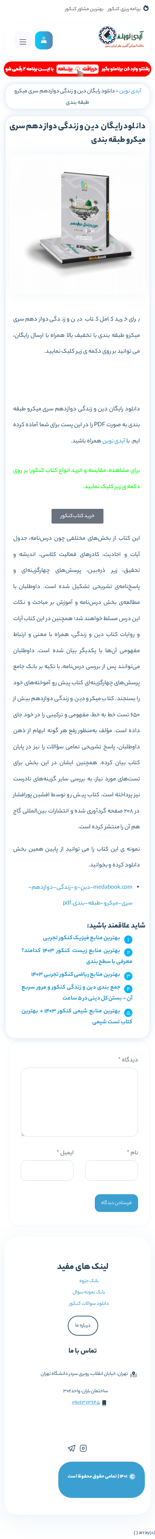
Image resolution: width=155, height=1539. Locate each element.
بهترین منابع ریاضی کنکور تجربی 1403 (75, 975)
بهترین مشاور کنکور (84, 9)
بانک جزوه (89, 1281)
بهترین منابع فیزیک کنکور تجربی (81, 938)
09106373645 (86, 1403)
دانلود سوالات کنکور (89, 1304)
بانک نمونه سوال (89, 1292)
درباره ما (82, 1326)
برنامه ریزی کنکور (124, 9)
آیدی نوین (130, 91)
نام (132, 1153)
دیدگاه (128, 1060)
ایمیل (65, 1153)
